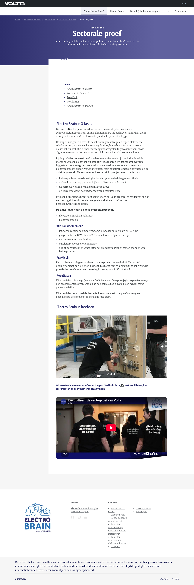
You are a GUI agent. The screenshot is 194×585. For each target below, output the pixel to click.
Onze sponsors (143, 508)
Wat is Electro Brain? (94, 11)
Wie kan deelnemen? (78, 93)
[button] (168, 11)
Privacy (175, 579)
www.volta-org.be (80, 511)
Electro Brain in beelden (80, 105)
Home (17, 19)
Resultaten (73, 101)
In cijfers (115, 546)
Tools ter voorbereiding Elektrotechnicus (117, 540)
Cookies (164, 579)
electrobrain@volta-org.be (84, 508)
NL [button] (183, 3)
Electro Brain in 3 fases (79, 89)
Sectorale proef (86, 19)
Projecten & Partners (32, 19)
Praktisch (72, 97)
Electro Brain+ (117, 11)
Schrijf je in (180, 11)
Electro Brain (50, 19)
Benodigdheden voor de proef (145, 11)
